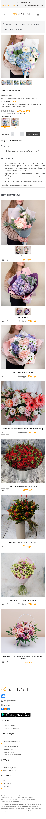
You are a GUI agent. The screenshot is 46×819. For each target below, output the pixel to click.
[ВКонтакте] (2, 709)
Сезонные (26, 24)
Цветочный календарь (10, 765)
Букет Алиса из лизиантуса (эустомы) (23, 600)
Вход (18, 5)
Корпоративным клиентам (11, 741)
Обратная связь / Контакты (12, 755)
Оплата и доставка (29, 5)
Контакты (40, 5)
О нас (5, 738)
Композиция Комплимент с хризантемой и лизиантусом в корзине (23, 657)
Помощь (6, 789)
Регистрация (7, 783)
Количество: (5, 134)
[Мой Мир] (8, 709)
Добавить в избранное (13, 141)
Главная (7, 24)
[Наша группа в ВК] (3, 697)
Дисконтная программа (11, 728)
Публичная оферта (9, 749)
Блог (4, 744)
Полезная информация (10, 746)
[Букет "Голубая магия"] (22, 56)
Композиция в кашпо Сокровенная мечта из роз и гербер (23, 429)
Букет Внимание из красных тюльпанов (23, 543)
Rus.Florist (4, 803)
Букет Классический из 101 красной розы (23, 486)
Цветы (16, 24)
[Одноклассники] (5, 709)
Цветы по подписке (9, 768)
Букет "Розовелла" (23, 256)
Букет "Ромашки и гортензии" (23, 373)
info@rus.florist (25, 2)
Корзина (5, 786)
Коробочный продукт (10, 770)
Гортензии (37, 24)
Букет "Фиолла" (23, 317)
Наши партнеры (8, 752)
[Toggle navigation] (3, 14)
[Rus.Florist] (23, 14)
